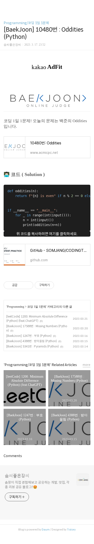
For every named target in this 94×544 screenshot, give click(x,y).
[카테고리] (6, 5)
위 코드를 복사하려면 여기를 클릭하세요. (47, 234)
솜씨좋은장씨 (17, 476)
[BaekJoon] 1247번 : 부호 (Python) (29, 336)
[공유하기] (22, 285)
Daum (46, 529)
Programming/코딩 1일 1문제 (26, 23)
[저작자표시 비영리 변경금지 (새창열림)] (60, 285)
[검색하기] (88, 5)
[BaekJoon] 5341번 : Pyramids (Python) (32, 346)
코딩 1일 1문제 (36, 306)
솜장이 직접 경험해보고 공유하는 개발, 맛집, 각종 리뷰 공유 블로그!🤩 (37, 484)
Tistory (71, 529)
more (86, 365)
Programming (15, 306)
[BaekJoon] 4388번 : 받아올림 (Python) (31, 341)
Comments (13, 456)
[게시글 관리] (28, 285)
